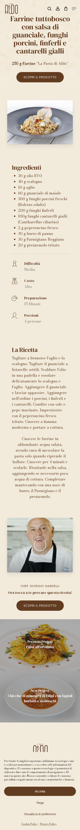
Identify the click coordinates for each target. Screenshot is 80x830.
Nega (40, 802)
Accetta (40, 791)
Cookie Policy (29, 824)
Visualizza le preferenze (40, 814)
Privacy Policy (48, 824)
